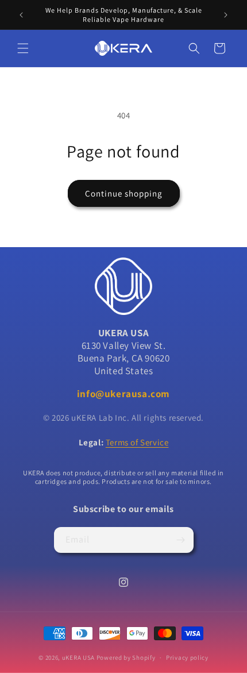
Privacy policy (187, 657)
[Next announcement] (225, 15)
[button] (23, 48)
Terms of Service (137, 442)
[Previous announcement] (21, 15)
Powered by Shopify (126, 657)
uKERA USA (78, 657)
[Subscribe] (181, 540)
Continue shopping (124, 193)
